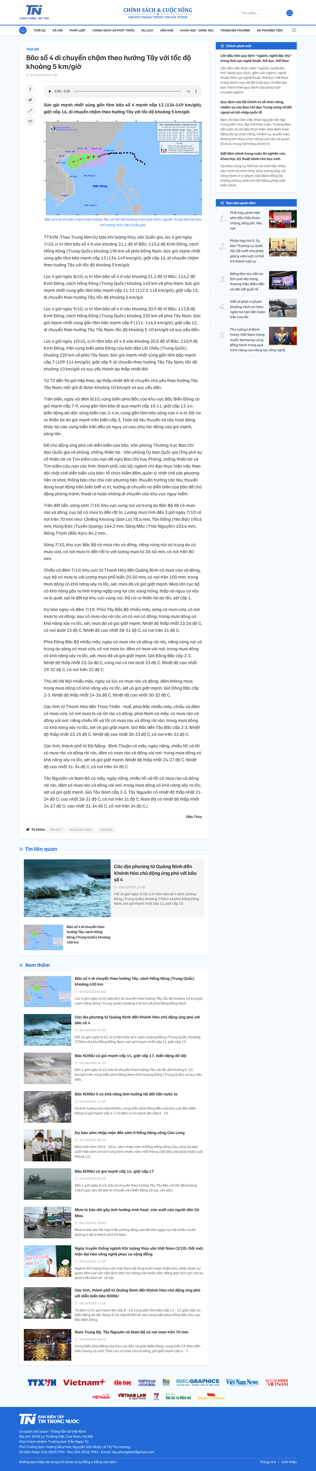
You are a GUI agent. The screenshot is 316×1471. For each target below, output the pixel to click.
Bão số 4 (56, 829)
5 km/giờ (106, 829)
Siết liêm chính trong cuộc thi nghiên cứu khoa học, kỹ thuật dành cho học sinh (252, 156)
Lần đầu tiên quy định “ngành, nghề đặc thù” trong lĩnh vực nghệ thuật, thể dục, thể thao (256, 58)
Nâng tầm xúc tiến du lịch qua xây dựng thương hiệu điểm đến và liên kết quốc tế (247, 281)
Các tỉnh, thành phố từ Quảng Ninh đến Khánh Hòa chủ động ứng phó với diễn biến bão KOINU (137, 1292)
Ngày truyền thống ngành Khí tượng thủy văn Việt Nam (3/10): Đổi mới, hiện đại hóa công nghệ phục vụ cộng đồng (139, 1251)
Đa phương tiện (269, 30)
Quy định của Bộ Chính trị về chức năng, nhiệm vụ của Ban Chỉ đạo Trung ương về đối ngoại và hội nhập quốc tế (256, 107)
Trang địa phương (235, 30)
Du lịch (147, 30)
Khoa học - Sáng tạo (196, 30)
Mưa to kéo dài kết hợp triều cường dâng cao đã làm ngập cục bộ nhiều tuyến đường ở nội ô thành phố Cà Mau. (135, 1232)
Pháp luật (78, 30)
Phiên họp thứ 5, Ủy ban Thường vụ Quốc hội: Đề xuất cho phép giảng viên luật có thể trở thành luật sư (247, 251)
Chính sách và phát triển (113, 30)
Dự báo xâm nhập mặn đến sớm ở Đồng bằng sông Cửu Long (130, 1132)
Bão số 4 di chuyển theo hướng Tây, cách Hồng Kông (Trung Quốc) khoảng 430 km (88, 934)
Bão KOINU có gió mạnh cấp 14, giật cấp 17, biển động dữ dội (130, 1055)
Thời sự (40, 30)
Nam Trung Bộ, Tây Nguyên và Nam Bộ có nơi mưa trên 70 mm (131, 1331)
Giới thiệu (289, 1462)
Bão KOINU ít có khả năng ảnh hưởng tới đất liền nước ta (126, 1093)
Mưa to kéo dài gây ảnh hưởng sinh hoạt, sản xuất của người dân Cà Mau (137, 1212)
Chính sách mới (238, 45)
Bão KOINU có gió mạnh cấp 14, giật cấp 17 (114, 1171)
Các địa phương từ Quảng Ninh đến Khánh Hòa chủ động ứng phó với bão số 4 (155, 872)
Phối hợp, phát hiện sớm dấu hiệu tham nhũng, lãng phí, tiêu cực (246, 220)
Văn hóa (166, 30)
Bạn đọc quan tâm (241, 202)
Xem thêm (37, 964)
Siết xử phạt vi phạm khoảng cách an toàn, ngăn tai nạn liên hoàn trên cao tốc (247, 309)
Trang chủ (268, 1462)
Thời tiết (32, 49)
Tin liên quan (41, 848)
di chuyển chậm (81, 829)
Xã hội (58, 30)
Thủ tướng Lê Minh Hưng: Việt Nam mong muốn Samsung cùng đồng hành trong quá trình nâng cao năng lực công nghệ (257, 339)
